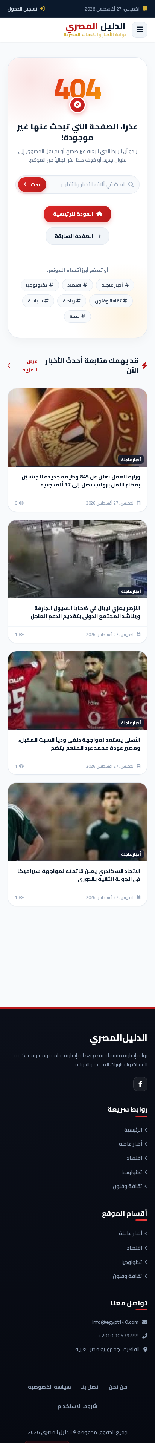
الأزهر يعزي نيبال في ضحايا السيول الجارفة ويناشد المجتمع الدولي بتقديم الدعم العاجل (85, 612)
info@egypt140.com (115, 1322)
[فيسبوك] (140, 1084)
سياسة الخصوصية (49, 1387)
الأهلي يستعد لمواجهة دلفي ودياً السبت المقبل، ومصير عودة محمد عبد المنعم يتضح (79, 744)
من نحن (118, 1387)
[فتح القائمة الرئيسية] (139, 30)
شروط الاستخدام (77, 1406)
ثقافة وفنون (127, 1186)
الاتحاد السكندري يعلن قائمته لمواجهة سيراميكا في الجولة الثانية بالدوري (78, 875)
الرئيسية (133, 1130)
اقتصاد (134, 1158)
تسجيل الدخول (23, 9)
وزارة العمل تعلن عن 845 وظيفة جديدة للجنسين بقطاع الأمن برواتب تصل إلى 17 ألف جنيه (80, 480)
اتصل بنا (90, 1387)
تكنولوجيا (131, 1172)
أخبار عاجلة (130, 1144)
